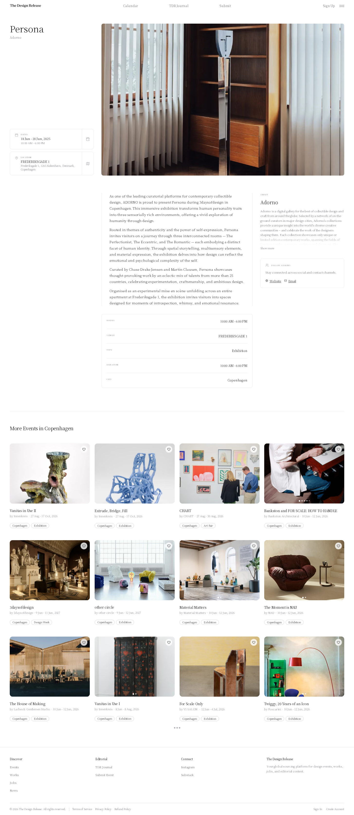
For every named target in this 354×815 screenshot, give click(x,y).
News (14, 790)
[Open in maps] (87, 163)
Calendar (130, 5)
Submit (225, 5)
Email (292, 281)
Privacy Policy (103, 809)
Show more (267, 248)
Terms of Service (82, 809)
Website (275, 281)
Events (14, 767)
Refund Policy (122, 809)
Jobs (13, 782)
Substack (187, 775)
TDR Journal (178, 5)
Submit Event (104, 775)
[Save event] (84, 449)
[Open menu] (342, 6)
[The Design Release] (25, 6)
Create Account (335, 809)
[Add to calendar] (87, 139)
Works (14, 775)
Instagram (188, 767)
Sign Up (329, 5)
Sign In (317, 809)
